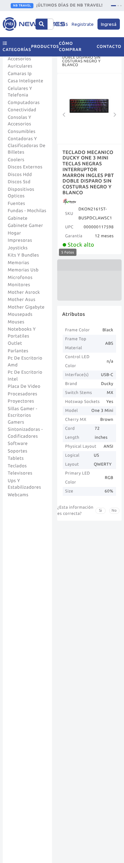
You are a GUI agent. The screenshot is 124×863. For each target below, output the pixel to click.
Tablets (16, 458)
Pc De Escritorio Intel (25, 376)
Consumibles (22, 131)
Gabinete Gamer (25, 225)
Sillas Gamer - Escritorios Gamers (23, 415)
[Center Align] (41, 24)
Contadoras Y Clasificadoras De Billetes (27, 145)
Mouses (16, 322)
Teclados (17, 466)
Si (100, 510)
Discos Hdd (20, 174)
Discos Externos (25, 167)
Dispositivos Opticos (21, 193)
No (114, 510)
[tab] (113, 5)
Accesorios (19, 58)
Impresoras (20, 240)
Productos (45, 46)
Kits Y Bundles (23, 255)
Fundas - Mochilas (27, 210)
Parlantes (18, 351)
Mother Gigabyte (26, 307)
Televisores (20, 473)
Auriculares (20, 66)
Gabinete (18, 218)
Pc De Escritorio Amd (25, 361)
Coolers (16, 159)
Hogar (14, 233)
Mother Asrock (24, 292)
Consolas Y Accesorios (19, 121)
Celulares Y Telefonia (20, 92)
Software (18, 443)
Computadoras (24, 102)
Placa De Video (24, 386)
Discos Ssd (19, 181)
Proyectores (21, 401)
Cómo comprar (70, 46)
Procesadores (23, 394)
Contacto (109, 46)
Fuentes (16, 203)
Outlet (15, 343)
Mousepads (20, 314)
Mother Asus (21, 299)
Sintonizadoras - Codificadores (25, 433)
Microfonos (20, 277)
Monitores (19, 284)
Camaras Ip (20, 73)
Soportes (18, 451)
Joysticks (18, 248)
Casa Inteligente (25, 81)
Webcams (18, 494)
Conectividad (22, 109)
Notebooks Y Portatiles (22, 333)
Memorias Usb (23, 270)
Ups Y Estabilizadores (24, 484)
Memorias (18, 262)
